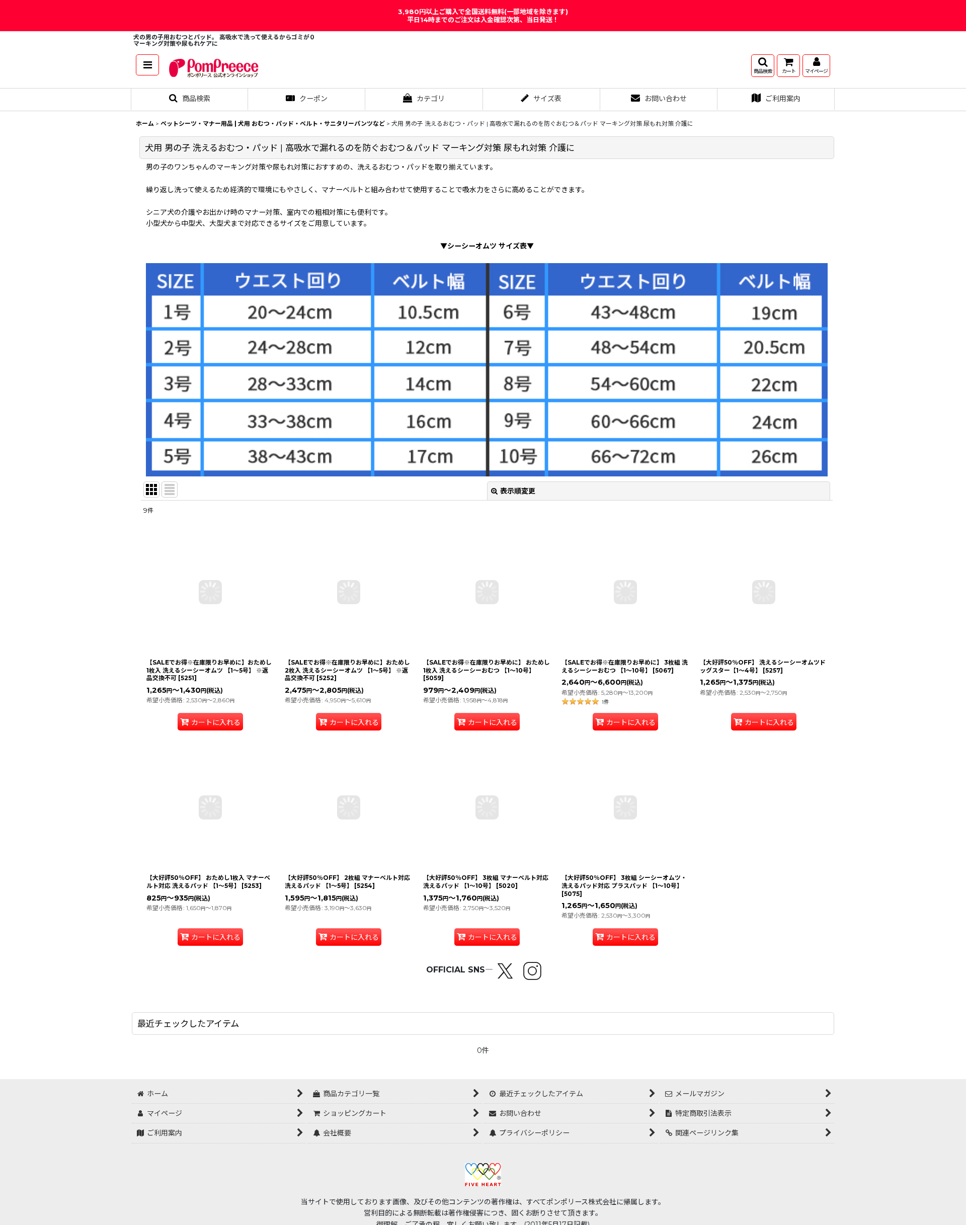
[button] (147, 64)
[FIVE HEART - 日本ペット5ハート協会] (483, 1173)
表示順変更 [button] (517, 491)
